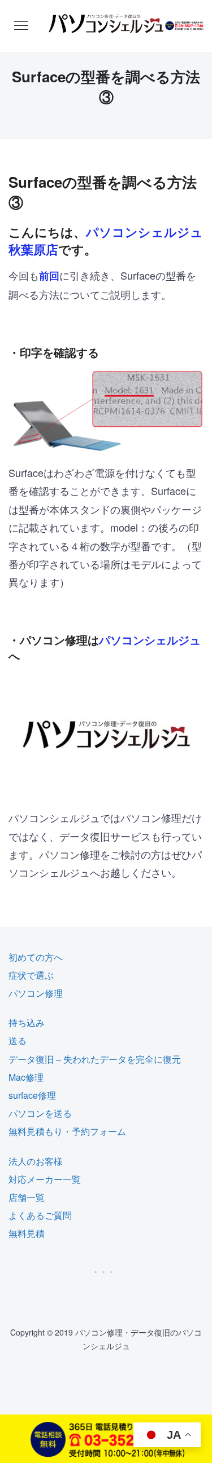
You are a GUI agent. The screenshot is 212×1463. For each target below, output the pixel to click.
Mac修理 (26, 1077)
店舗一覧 (26, 1197)
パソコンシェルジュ (150, 639)
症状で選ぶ (31, 975)
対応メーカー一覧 (44, 1179)
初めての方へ (35, 957)
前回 (49, 275)
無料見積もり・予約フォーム (67, 1131)
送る (17, 1040)
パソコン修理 (35, 993)
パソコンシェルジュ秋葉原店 (105, 240)
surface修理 (32, 1095)
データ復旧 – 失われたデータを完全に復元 (94, 1059)
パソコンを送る (40, 1113)
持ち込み (26, 1022)
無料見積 (26, 1233)
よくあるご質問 (40, 1215)
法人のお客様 (35, 1161)
